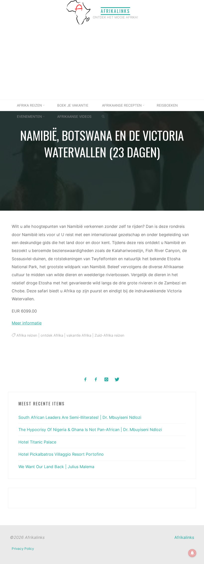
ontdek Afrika (52, 335)
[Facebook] (85, 379)
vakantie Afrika (78, 335)
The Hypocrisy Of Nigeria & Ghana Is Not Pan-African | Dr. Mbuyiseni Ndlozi (90, 429)
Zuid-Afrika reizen (109, 335)
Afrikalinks (115, 11)
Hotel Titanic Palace (37, 441)
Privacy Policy (23, 549)
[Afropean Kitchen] (96, 379)
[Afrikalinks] (78, 11)
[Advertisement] (102, 62)
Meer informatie (27, 322)
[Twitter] (116, 379)
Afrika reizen (26, 335)
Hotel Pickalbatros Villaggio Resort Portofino (61, 454)
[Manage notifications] (192, 553)
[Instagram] (106, 379)
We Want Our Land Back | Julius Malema (56, 466)
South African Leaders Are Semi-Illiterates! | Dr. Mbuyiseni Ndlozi (79, 417)
